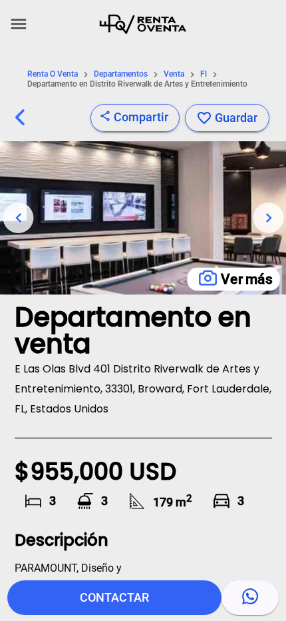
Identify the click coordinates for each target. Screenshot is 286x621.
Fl (203, 74)
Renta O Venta (52, 74)
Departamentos (121, 74)
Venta (174, 74)
